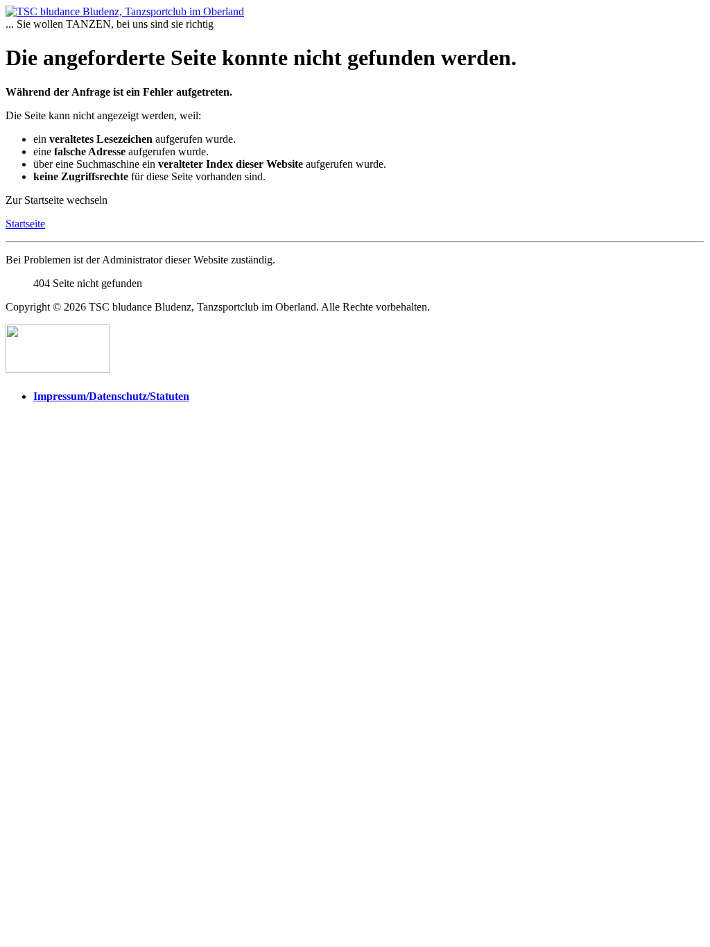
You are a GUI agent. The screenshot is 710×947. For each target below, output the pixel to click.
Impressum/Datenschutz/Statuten (111, 396)
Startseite (25, 223)
